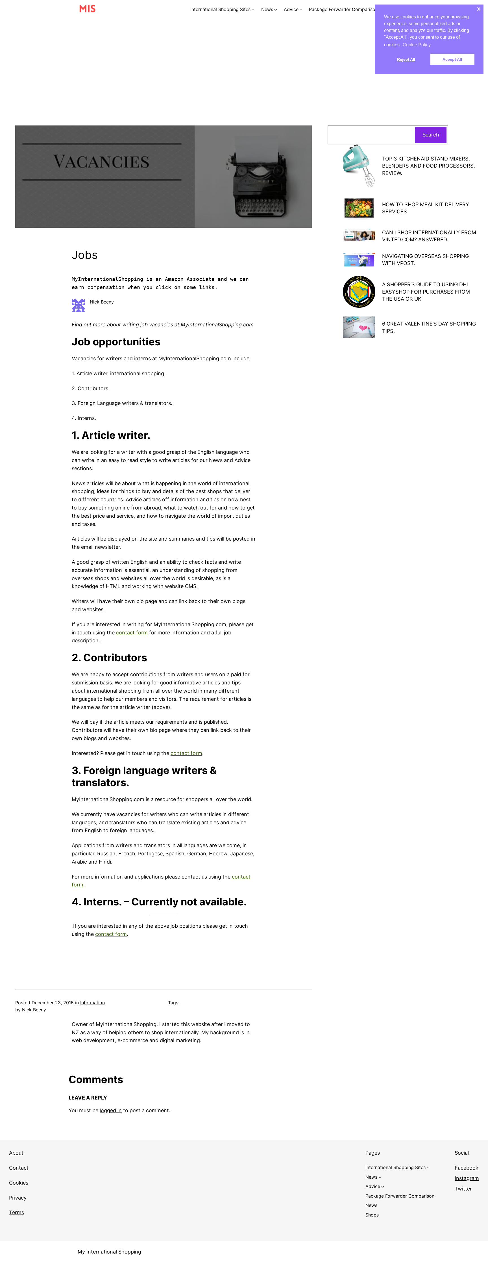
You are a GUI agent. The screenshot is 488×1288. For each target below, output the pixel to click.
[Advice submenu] (301, 9)
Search (430, 135)
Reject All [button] (406, 59)
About (16, 1153)
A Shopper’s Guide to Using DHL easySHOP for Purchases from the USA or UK (426, 291)
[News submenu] (275, 9)
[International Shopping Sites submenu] (253, 9)
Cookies (18, 1183)
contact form (132, 633)
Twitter (463, 1189)
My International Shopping (109, 1252)
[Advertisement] (244, 79)
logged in (111, 1110)
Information (92, 1002)
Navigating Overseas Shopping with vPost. (425, 259)
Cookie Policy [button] (417, 44)
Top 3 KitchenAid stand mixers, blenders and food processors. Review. (428, 165)
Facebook (466, 1168)
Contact (19, 1168)
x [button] (479, 8)
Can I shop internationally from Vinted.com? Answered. (429, 235)
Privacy (18, 1198)
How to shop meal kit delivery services (425, 207)
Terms (16, 1212)
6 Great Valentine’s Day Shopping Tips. (429, 327)
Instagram (467, 1178)
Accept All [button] (452, 59)
